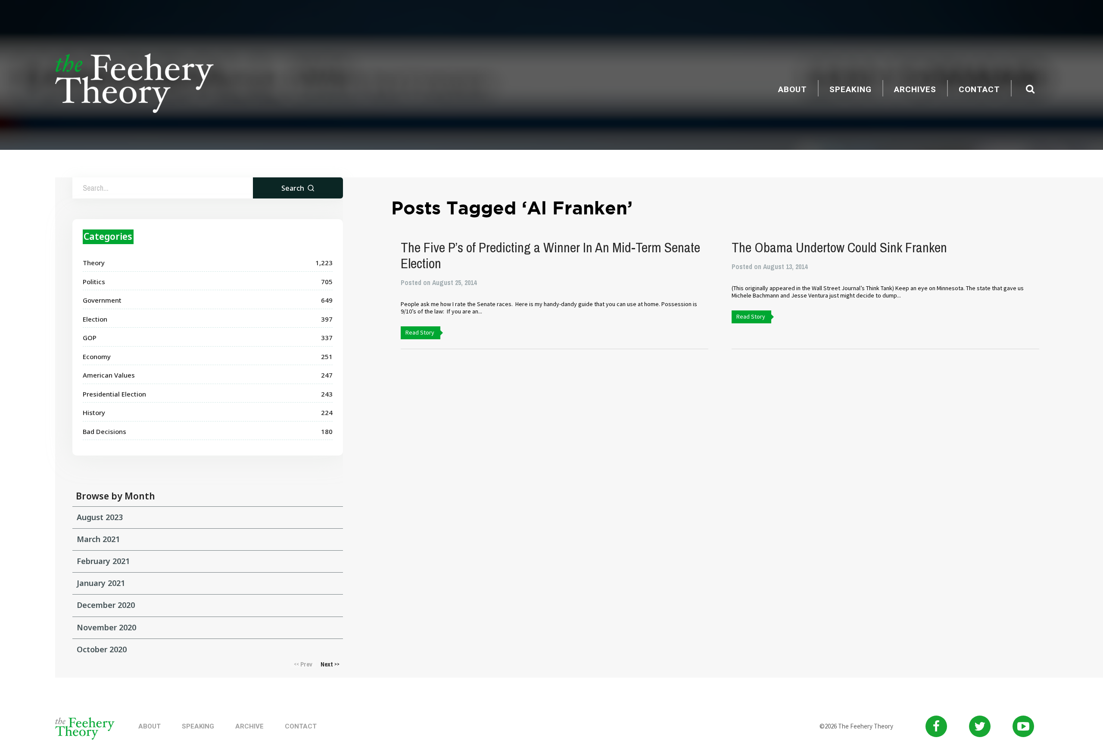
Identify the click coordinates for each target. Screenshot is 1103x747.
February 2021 (103, 561)
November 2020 (106, 627)
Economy (97, 356)
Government (102, 300)
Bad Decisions (104, 431)
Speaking (850, 89)
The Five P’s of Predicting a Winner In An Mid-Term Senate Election (550, 255)
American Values (109, 375)
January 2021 (101, 583)
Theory (94, 262)
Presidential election (114, 394)
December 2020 (106, 605)
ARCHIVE (249, 726)
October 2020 (102, 649)
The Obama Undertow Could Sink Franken (839, 247)
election (95, 319)
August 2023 (100, 517)
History (94, 412)
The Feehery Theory (134, 84)
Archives (915, 89)
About (792, 89)
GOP (90, 337)
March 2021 (98, 539)
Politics (94, 281)
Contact (979, 89)
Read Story (419, 332)
